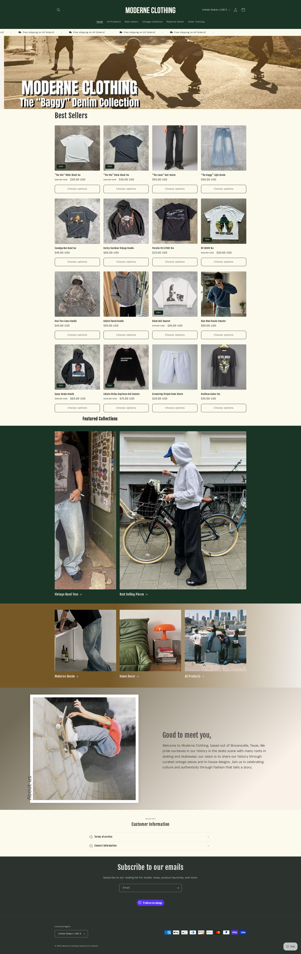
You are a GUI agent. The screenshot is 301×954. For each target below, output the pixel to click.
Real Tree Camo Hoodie (66, 321)
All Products (192, 676)
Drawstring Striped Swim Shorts (167, 394)
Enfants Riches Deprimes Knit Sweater (121, 394)
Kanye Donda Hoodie (64, 394)
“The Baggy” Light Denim (213, 175)
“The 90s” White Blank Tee (68, 175)
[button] (58, 10)
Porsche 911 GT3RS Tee (163, 248)
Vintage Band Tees (66, 594)
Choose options (77, 189)
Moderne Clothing (70, 946)
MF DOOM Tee (207, 248)
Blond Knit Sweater (161, 321)
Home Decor (127, 676)
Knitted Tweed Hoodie (113, 321)
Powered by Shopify (88, 946)
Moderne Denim (65, 676)
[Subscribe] (178, 888)
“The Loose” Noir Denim (164, 175)
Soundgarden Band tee (65, 248)
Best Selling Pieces (132, 594)
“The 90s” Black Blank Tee (116, 175)
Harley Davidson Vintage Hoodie (118, 248)
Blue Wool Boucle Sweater (213, 321)
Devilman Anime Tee (210, 394)
